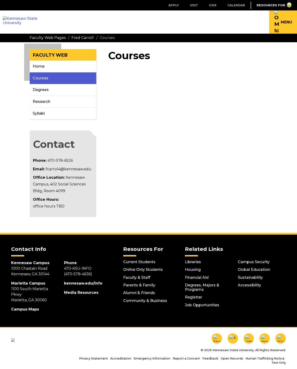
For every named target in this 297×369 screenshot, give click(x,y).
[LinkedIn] (249, 338)
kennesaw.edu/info (83, 283)
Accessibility (249, 285)
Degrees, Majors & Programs (202, 287)
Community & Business (145, 300)
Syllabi (39, 113)
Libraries (193, 262)
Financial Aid (197, 277)
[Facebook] (217, 338)
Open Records (232, 358)
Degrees (41, 89)
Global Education (254, 269)
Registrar (193, 297)
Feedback (210, 358)
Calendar (236, 5)
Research (41, 101)
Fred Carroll (82, 38)
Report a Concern (186, 358)
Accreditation (120, 358)
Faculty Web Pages (48, 38)
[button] (283, 22)
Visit (194, 5)
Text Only (278, 362)
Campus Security (254, 262)
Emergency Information (152, 358)
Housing (193, 269)
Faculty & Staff (136, 277)
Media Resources (81, 292)
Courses (40, 78)
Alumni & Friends (139, 293)
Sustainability (250, 277)
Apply (173, 5)
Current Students (139, 262)
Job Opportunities (202, 305)
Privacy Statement (93, 358)
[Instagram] (264, 338)
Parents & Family (139, 285)
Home (39, 66)
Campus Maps (25, 309)
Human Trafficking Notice (264, 358)
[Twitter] (233, 338)
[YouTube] (280, 338)
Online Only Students (143, 269)
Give (212, 5)
